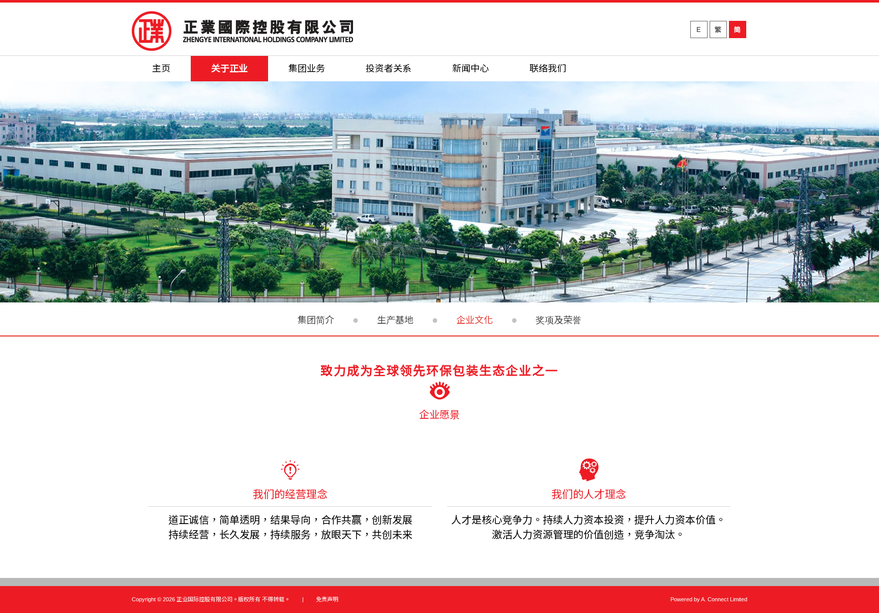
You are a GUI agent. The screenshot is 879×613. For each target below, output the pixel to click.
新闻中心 (470, 69)
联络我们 (548, 69)
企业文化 (474, 320)
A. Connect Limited (724, 599)
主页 (161, 69)
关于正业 (229, 69)
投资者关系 (389, 69)
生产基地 (395, 320)
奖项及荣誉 (558, 320)
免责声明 (327, 599)
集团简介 (316, 320)
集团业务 (306, 69)
